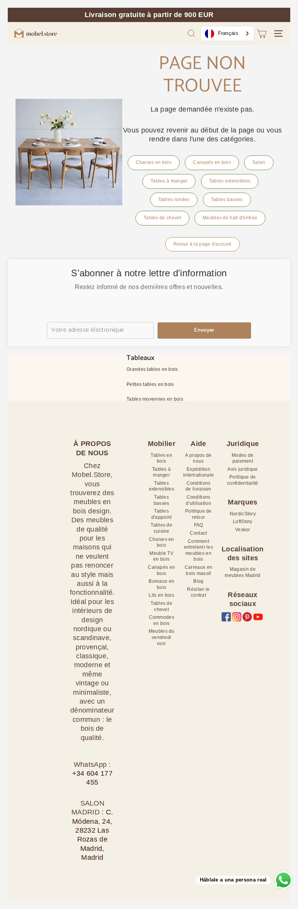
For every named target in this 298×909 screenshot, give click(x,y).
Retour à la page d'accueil (202, 244)
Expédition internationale (198, 472)
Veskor (242, 529)
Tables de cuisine (161, 528)
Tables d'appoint (161, 514)
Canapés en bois (212, 162)
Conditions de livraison (198, 486)
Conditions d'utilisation (198, 500)
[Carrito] (262, 33)
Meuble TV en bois (161, 556)
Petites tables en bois (150, 384)
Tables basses (227, 199)
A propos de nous (198, 458)
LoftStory (243, 521)
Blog (198, 581)
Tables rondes (174, 199)
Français (228, 33)
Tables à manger (169, 181)
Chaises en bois (154, 162)
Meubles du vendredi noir (162, 637)
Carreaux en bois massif (198, 570)
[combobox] (227, 33)
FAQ (198, 525)
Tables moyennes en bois (154, 399)
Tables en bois (161, 458)
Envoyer (204, 330)
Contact (198, 533)
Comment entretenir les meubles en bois (198, 550)
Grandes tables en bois (152, 369)
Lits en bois (161, 595)
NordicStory (243, 513)
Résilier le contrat (198, 592)
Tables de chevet (162, 217)
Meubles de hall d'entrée (230, 217)
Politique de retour (198, 514)
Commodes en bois (161, 620)
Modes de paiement (242, 458)
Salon (258, 162)
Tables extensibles (229, 181)
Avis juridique (242, 469)
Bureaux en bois (161, 584)
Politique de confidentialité (242, 480)
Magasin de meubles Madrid (242, 572)
